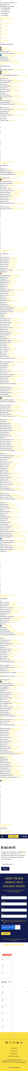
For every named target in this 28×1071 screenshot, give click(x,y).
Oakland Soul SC (14, 710)
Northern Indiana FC (17, 441)
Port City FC (11, 459)
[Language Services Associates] (7, 980)
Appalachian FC (13, 277)
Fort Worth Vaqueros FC (20, 362)
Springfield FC (12, 506)
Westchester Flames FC (19, 547)
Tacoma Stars (11, 518)
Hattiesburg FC (13, 365)
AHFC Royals (11, 264)
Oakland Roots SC (6, 98)
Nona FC (8, 437)
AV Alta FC (10, 169)
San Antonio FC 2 (14, 481)
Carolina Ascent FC (7, 49)
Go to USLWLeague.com (6, 824)
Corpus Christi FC (14, 178)
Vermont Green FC (15, 533)
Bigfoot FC (10, 288)
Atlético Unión (12, 282)
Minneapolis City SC (17, 427)
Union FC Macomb (16, 527)
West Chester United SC (20, 540)
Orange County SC (15, 100)
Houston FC (10, 372)
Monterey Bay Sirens (17, 698)
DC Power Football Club (20, 53)
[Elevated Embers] (7, 966)
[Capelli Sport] (7, 959)
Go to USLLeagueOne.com (7, 250)
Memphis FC (11, 419)
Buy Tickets (13, 836)
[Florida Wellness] (7, 973)
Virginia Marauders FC (18, 536)
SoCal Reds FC (12, 750)
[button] (24, 836)
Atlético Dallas (12, 120)
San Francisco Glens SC (19, 484)
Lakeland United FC (16, 387)
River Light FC (12, 472)
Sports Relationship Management (8, 1060)
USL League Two (5, 11)
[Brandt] (7, 953)
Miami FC (8, 93)
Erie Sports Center (15, 342)
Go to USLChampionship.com (7, 161)
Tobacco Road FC (15, 522)
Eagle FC (8, 336)
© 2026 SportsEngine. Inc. (21, 1062)
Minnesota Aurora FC (17, 694)
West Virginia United (17, 546)
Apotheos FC (11, 279)
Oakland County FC (16, 445)
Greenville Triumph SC (18, 183)
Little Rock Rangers (16, 396)
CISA (5, 317)
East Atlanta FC (13, 338)
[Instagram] (3, 64)
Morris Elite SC (13, 432)
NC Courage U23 (14, 701)
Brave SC (8, 297)
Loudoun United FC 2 (17, 405)
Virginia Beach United (18, 535)
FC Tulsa (8, 116)
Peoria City (10, 454)
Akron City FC (12, 266)
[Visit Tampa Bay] (7, 1027)
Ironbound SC (11, 378)
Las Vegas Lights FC (16, 86)
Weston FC (10, 551)
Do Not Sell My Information (14, 1056)
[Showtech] (7, 993)
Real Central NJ (13, 464)
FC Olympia (10, 351)
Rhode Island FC (13, 107)
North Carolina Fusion (18, 707)
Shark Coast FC (13, 493)
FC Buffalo (9, 345)
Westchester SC (13, 199)
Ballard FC (9, 284)
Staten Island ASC (14, 511)
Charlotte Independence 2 (21, 308)
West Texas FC (13, 544)
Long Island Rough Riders (20, 399)
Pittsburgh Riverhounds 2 (20, 455)
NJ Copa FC (10, 705)
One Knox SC (11, 185)
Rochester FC (11, 475)
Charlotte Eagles (14, 306)
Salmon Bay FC (13, 743)
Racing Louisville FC (16, 728)
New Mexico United (17, 96)
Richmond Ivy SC (14, 734)
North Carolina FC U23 (19, 439)
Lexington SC (11, 57)
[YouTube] (3, 163)
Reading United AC (16, 463)
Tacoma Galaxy (13, 764)
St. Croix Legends (14, 508)
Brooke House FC (15, 300)
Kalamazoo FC (12, 381)
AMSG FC (4, 273)
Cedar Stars (10, 304)
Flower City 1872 (14, 660)
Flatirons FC (10, 354)
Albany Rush (11, 268)
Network (11, 2)
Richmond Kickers (15, 192)
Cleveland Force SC (16, 318)
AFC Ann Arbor (13, 262)
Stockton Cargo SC (16, 762)
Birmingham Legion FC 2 (20, 290)
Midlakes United (14, 423)
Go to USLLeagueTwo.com (7, 595)
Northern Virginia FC (17, 443)
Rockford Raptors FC (17, 477)
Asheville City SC (14, 280)
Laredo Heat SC (13, 390)
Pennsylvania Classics (17, 448)
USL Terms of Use (14, 1050)
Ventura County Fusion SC (21, 531)
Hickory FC (10, 367)
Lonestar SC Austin (6, 681)
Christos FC (10, 313)
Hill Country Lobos (16, 371)
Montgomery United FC (20, 430)
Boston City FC (13, 295)
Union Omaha (11, 198)
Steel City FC (11, 513)
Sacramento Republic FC (20, 109)
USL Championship (6, 8)
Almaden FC (10, 271)
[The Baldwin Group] (7, 1013)
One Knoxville (12, 712)
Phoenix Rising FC (15, 102)
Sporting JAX (11, 58)
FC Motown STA (14, 349)
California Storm (14, 622)
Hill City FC (10, 369)
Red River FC (11, 470)
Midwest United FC (16, 425)
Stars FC (8, 509)
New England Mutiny (17, 703)
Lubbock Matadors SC (18, 410)
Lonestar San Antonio (17, 683)
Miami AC (9, 421)
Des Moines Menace (17, 333)
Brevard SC (10, 299)
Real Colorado (12, 466)
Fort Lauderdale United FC (8, 55)
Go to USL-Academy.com (6, 831)
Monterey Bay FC (14, 95)
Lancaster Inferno (14, 679)
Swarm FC (9, 502)
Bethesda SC (11, 286)
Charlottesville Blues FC (20, 309)
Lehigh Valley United (17, 392)
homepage (24, 854)
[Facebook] (0, 64)
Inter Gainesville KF (16, 376)
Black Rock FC (12, 291)
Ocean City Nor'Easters (19, 446)
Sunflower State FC (16, 517)
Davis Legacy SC (14, 326)
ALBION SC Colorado (18, 270)
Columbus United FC (17, 322)
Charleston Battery (7, 73)
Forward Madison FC (17, 181)
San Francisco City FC (17, 482)
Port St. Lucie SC (14, 207)
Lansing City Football (17, 389)
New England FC (14, 434)
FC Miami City (12, 347)
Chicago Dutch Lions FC (19, 311)
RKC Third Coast (14, 473)
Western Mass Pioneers (19, 549)
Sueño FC (8, 515)
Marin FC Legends (15, 414)
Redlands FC (11, 468)
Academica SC (12, 261)
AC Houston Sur (13, 259)
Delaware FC (11, 329)
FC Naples (9, 187)
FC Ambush (10, 344)
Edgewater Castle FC (17, 340)
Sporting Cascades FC (18, 208)
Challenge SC (11, 629)
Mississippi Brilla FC (17, 428)
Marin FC (8, 690)
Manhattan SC (12, 412)
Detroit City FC (13, 78)
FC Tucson (9, 353)
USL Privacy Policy (14, 1053)
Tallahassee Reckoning (18, 766)
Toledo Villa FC (13, 524)
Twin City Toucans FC (17, 526)
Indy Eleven (10, 84)
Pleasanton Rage (14, 721)
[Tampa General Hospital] (7, 1007)
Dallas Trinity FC (14, 51)
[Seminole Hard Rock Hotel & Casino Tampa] (7, 986)
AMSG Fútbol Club (16, 609)
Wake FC (4, 538)
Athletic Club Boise (16, 170)
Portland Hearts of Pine (19, 190)
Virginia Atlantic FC (16, 773)
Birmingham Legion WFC (20, 616)
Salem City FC (12, 479)
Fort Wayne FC (5, 179)
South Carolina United (18, 497)
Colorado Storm (13, 320)
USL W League (4, 13)
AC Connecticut (13, 257)
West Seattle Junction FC (20, 542)
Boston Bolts (11, 293)
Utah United (10, 529)
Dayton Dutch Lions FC (19, 327)
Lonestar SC (5, 398)
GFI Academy (11, 363)
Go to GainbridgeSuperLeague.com (9, 62)
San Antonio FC (13, 111)
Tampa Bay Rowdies (17, 115)
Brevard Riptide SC (16, 618)
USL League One (5, 10)
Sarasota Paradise (15, 194)
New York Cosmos (15, 189)
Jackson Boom (12, 380)
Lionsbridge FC (13, 394)
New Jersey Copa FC (17, 436)
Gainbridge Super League (7, 6)
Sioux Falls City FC (15, 746)
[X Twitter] (2, 64)
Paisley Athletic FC (16, 714)
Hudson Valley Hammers (20, 374)
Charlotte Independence (20, 172)
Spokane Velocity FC (17, 196)
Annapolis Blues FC (16, 275)
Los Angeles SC (13, 687)
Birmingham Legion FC (18, 69)
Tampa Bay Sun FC (15, 60)
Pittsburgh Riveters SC (18, 719)
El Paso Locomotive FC (19, 80)
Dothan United (12, 335)
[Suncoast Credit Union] (7, 1000)
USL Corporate (4, 17)
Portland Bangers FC (17, 457)
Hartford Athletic (14, 82)
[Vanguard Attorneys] (7, 1020)
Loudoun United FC (16, 89)
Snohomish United (15, 495)
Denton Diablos (13, 331)
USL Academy (4, 15)
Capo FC (8, 302)
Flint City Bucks (13, 356)
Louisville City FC (14, 91)
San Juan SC (10, 486)
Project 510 (10, 461)
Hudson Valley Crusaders (20, 667)
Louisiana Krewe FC (16, 407)
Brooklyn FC (5, 47)
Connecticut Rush (14, 324)
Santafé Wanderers (16, 488)
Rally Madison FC (14, 730)
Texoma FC (10, 520)
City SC (7, 315)
